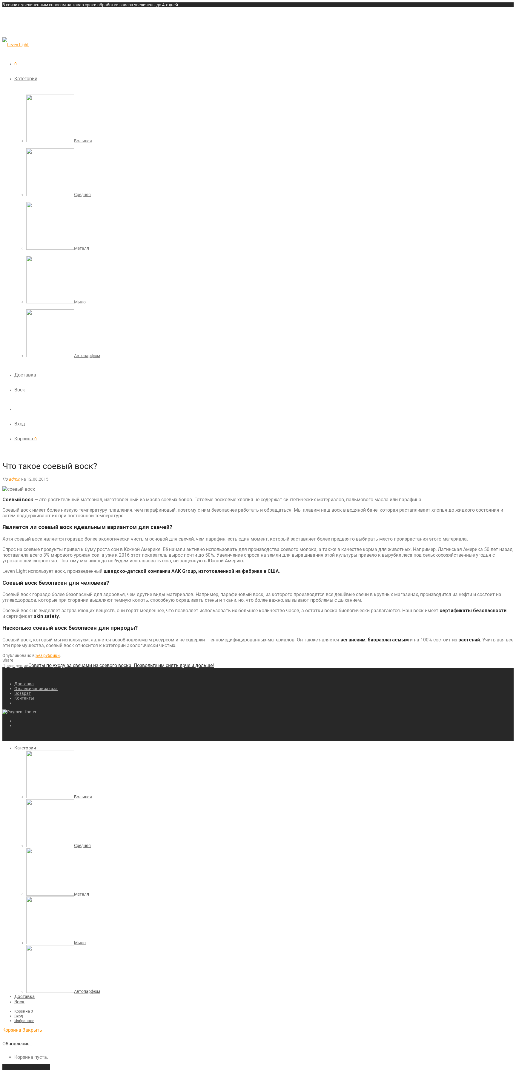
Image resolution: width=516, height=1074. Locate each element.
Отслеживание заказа (36, 688)
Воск (19, 390)
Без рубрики (48, 655)
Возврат (22, 693)
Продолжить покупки (26, 1067)
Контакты (24, 698)
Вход (19, 424)
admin (14, 479)
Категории (25, 78)
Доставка (25, 375)
